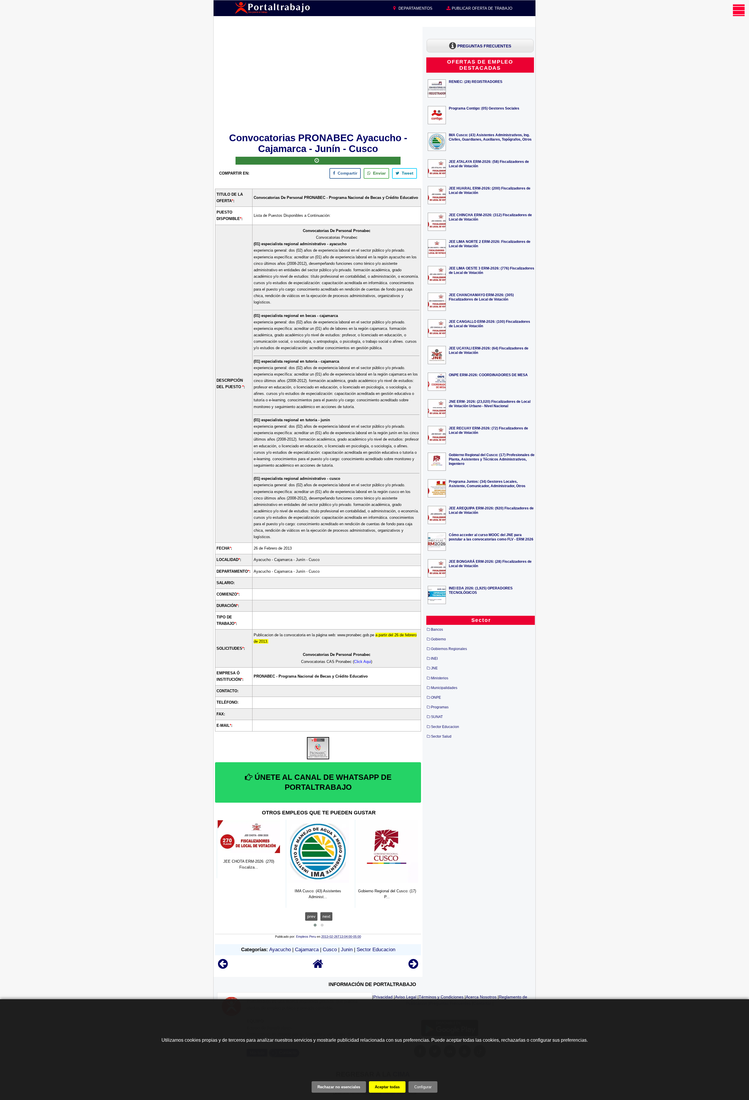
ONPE (436, 697)
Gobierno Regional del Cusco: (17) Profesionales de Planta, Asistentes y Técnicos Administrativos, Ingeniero (492, 459)
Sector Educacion (376, 949)
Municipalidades (444, 688)
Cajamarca (307, 949)
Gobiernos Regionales (449, 649)
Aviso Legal (405, 997)
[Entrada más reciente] (223, 966)
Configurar (423, 1087)
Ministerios (439, 678)
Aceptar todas (387, 1087)
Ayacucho (280, 949)
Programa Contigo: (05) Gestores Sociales (484, 108)
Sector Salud (441, 736)
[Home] (318, 966)
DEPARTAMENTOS (414, 8)
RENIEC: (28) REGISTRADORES (475, 81)
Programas (440, 707)
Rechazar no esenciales (338, 1087)
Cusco (330, 949)
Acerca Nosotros (481, 997)
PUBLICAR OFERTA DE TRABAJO (481, 8)
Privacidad (383, 997)
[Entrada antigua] (413, 966)
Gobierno (438, 639)
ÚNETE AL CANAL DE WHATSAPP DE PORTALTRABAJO (321, 782)
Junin (347, 949)
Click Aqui (362, 661)
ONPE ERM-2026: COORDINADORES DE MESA (488, 375)
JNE (434, 668)
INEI (434, 658)
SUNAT (437, 717)
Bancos (437, 629)
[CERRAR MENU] (739, 10)
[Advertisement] (318, 79)
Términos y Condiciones (441, 997)
